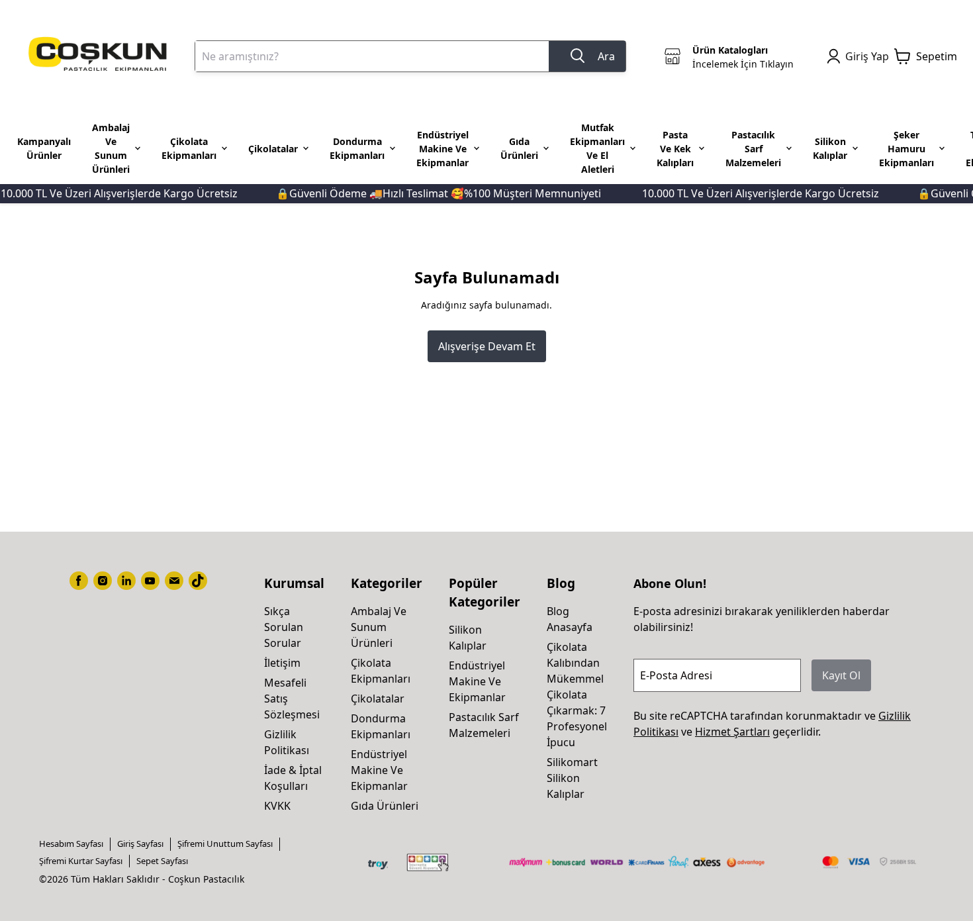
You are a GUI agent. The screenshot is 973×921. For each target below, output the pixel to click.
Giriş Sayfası (140, 843)
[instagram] (102, 580)
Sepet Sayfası (162, 861)
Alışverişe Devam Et (486, 346)
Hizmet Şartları (732, 731)
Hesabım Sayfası (71, 843)
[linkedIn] (126, 580)
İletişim (282, 662)
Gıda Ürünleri (384, 806)
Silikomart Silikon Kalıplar (572, 778)
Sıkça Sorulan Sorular (283, 627)
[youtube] (150, 580)
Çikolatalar (377, 698)
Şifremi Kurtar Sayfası (80, 861)
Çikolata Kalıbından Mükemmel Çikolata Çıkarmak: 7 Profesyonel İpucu (577, 695)
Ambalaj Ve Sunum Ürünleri (378, 627)
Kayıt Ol (841, 675)
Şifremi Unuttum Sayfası (225, 843)
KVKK (277, 806)
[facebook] (79, 580)
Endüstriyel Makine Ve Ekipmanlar (379, 770)
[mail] (174, 580)
